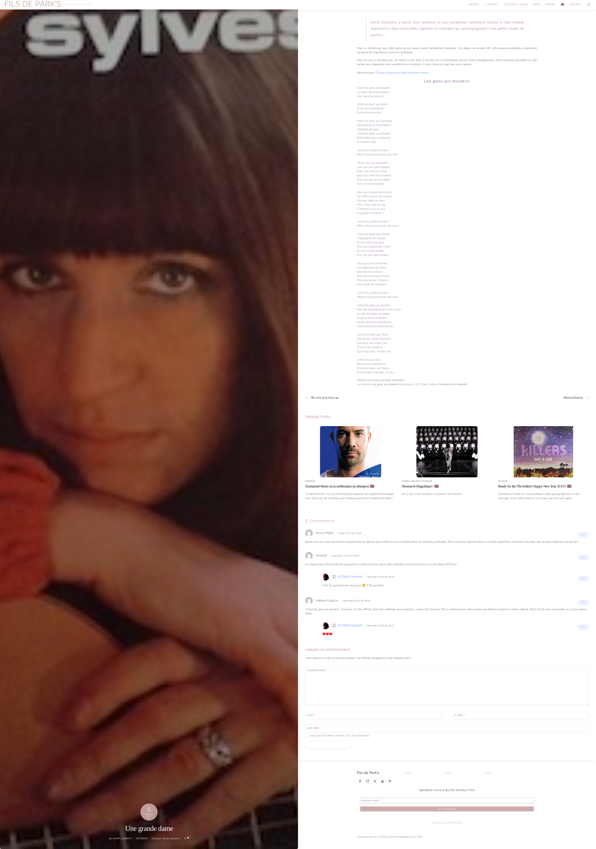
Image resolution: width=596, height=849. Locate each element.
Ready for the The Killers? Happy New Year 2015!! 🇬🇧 (534, 486)
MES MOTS (416, 481)
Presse (550, 4)
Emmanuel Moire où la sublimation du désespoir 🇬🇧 (339, 486)
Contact (576, 4)
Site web (313, 728)
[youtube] (382, 781)
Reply (583, 534)
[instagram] (367, 781)
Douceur (156, 838)
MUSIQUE (141, 838)
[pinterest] (390, 781)
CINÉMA (406, 481)
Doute (165, 838)
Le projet (492, 4)
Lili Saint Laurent (120, 838)
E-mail (460, 715)
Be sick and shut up (325, 398)
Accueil (474, 4)
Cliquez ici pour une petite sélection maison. (402, 72)
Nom (311, 715)
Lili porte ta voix (516, 4)
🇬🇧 (562, 4)
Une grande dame (149, 828)
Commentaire (317, 670)
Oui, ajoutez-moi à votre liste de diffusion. (339, 735)
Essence (175, 838)
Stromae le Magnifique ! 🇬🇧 (420, 486)
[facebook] (360, 781)
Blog (536, 4)
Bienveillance (573, 398)
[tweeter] (375, 781)
